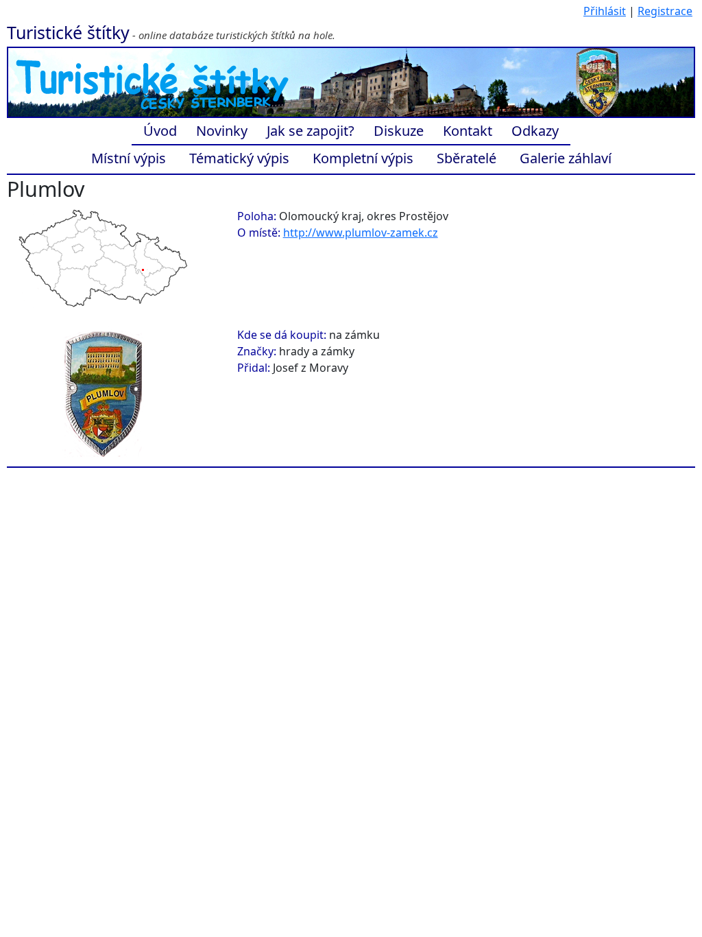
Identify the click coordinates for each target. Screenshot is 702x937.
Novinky (221, 130)
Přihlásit (604, 11)
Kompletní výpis (363, 158)
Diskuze (399, 130)
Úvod (160, 130)
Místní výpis (128, 158)
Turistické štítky (68, 32)
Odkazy (535, 130)
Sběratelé (466, 158)
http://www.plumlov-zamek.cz (360, 232)
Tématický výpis (239, 158)
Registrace (665, 11)
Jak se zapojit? (310, 130)
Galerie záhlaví (566, 158)
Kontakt (467, 130)
